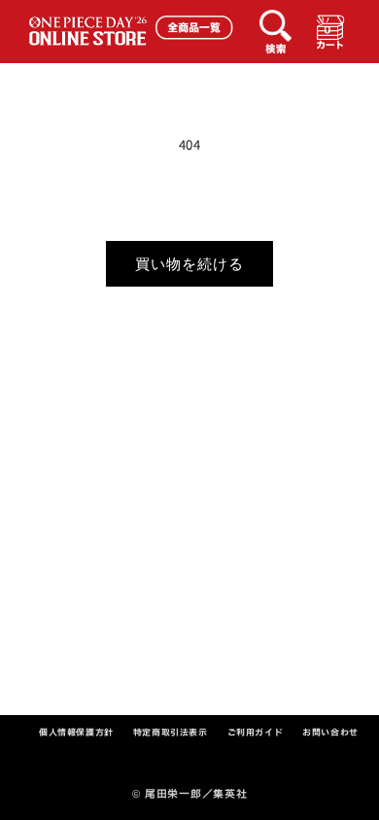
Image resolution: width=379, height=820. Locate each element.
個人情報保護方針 (76, 732)
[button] (279, 27)
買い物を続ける (189, 264)
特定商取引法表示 (170, 732)
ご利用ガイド (255, 732)
